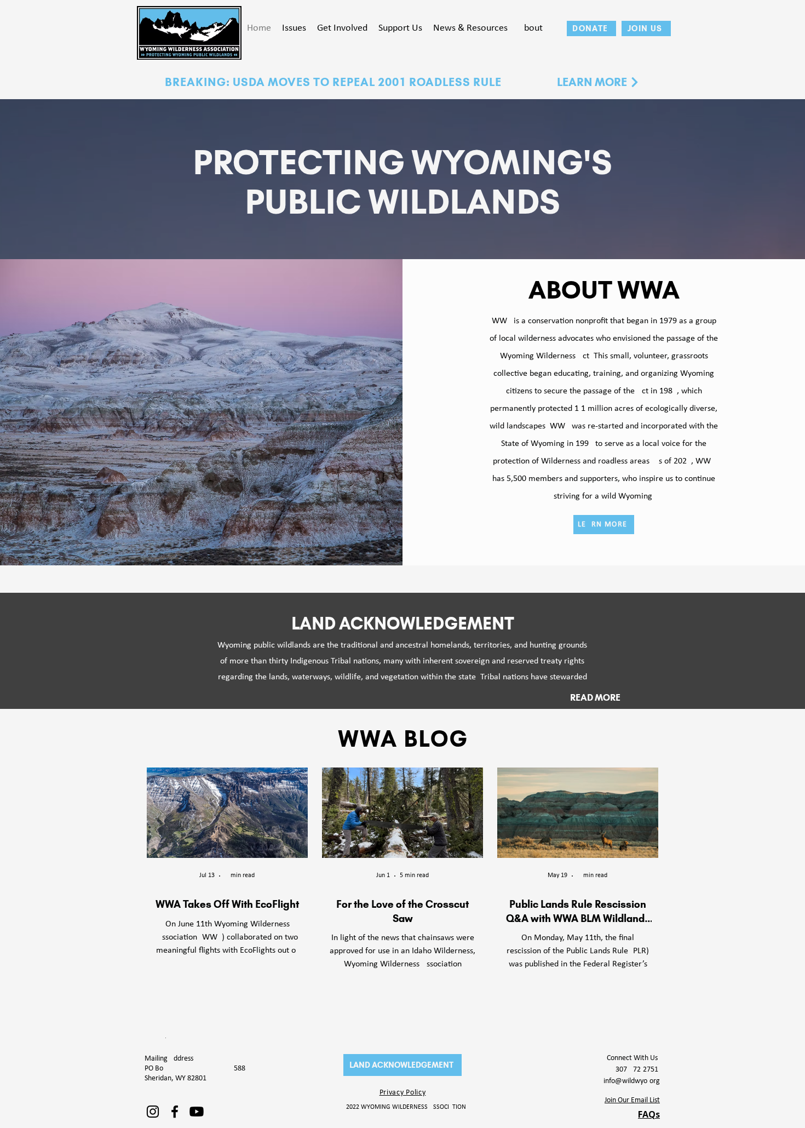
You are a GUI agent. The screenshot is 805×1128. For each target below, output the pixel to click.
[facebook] (174, 1111)
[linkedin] (153, 1111)
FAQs (649, 1114)
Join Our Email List (632, 1100)
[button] (294, 28)
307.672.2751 (638, 1070)
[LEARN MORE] (635, 82)
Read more (595, 697)
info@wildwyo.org (631, 1081)
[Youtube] (196, 1111)
